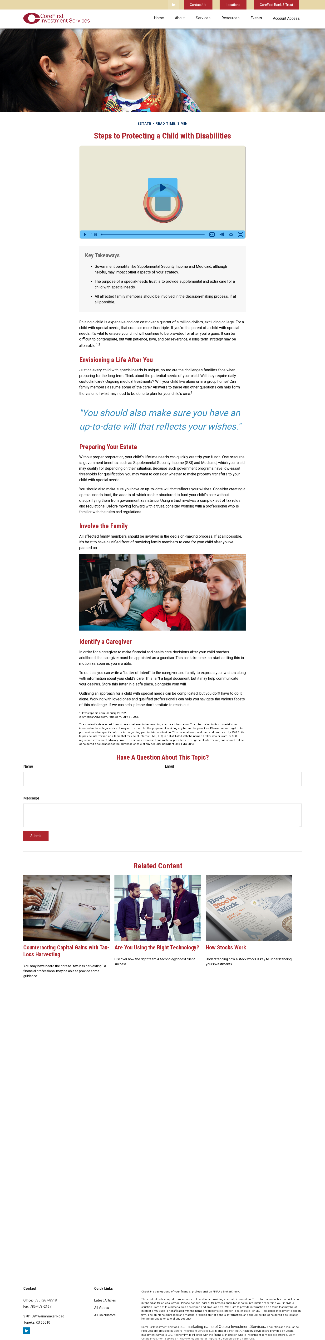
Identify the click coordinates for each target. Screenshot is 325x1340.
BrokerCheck (231, 1291)
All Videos (101, 1308)
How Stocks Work (226, 947)
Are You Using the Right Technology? (156, 947)
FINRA (237, 1330)
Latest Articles (105, 1300)
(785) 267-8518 (45, 1300)
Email (169, 766)
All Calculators (105, 1315)
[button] (159, 18)
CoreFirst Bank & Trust (276, 5)
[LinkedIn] (173, 5)
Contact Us (198, 5)
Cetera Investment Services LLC (194, 1330)
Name (28, 766)
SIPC (230, 1330)
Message (31, 798)
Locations (233, 5)
